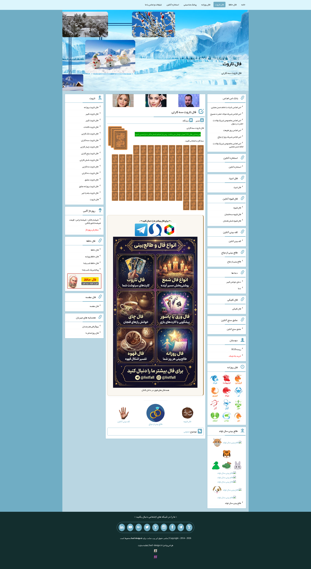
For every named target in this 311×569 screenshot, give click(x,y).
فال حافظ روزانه (92, 256)
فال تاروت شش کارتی (89, 160)
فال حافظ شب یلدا (91, 263)
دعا (239, 288)
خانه (243, 4)
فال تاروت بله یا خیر (90, 192)
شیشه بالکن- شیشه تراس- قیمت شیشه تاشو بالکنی (85, 221)
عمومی (187, 431)
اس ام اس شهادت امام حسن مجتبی (226, 107)
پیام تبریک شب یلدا (90, 269)
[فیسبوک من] (172, 527)
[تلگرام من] (181, 527)
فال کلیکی (236, 308)
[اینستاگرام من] (164, 527)
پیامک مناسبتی (190, 4)
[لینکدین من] (122, 527)
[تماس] (155, 527)
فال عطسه (94, 306)
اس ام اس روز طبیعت (232, 130)
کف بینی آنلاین (235, 241)
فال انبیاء (237, 187)
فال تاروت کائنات (91, 127)
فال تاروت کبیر (92, 113)
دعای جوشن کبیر (233, 281)
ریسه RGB (236, 349)
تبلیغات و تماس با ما (153, 4)
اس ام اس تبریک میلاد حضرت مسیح (225, 113)
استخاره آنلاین (173, 4)
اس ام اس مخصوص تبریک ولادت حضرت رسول (228, 122)
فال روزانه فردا (92, 333)
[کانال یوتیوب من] (130, 527)
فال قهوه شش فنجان (232, 220)
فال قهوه (237, 207)
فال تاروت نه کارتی (90, 166)
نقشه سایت (143, 545)
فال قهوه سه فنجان (233, 214)
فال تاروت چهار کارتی (89, 146)
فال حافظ (232, 4)
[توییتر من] (147, 527)
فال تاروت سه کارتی (184, 112)
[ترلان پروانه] (156, 101)
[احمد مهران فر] (188, 101)
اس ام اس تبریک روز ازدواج (229, 137)
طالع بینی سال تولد (233, 503)
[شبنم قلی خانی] (123, 101)
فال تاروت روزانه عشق (89, 186)
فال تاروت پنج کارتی (90, 153)
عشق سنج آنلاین (234, 329)
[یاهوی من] (189, 527)
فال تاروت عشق (92, 179)
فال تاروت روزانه (91, 107)
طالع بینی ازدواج (234, 261)
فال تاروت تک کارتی (90, 133)
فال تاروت (219, 4)
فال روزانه (205, 4)
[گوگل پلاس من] (138, 527)
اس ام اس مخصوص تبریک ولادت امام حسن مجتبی (228, 145)
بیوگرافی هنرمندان (90, 326)
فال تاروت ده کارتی (90, 173)
